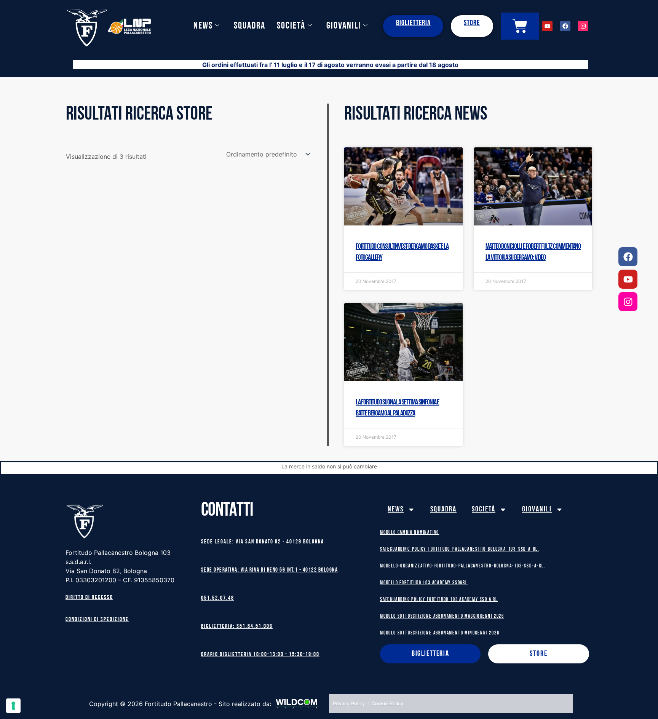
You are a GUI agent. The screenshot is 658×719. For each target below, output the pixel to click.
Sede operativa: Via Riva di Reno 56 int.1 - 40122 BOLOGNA (269, 570)
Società (291, 26)
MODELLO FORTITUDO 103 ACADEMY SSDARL (424, 582)
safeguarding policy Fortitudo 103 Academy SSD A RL (439, 599)
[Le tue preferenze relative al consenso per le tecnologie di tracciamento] (13, 705)
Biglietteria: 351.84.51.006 (237, 627)
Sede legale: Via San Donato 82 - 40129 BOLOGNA (262, 542)
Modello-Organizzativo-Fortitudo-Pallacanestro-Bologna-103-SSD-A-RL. (462, 566)
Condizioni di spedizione (97, 620)
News (203, 26)
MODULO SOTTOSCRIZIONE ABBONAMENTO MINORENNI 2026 (439, 633)
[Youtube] (627, 279)
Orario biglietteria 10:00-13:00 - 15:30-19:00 (260, 655)
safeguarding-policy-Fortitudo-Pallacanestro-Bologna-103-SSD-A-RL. (459, 549)
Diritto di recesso (89, 598)
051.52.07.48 (217, 598)
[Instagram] (627, 301)
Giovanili (343, 26)
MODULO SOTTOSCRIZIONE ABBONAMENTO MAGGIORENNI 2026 (442, 616)
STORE (472, 23)
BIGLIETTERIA (413, 23)
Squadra (249, 26)
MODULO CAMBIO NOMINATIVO (409, 532)
